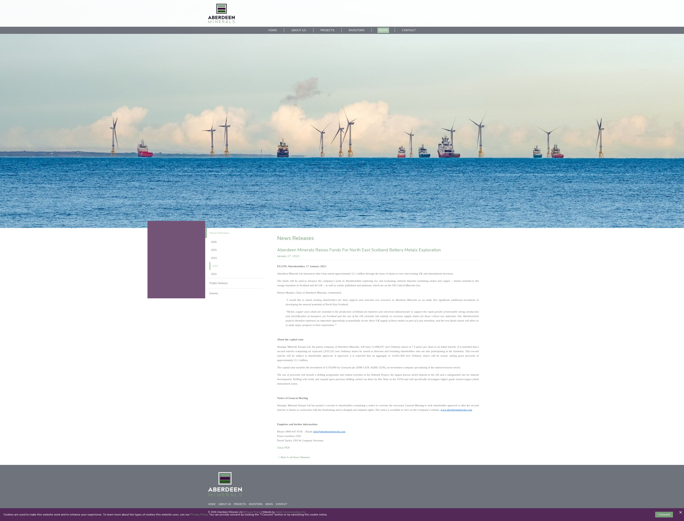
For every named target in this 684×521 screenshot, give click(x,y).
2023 (215, 266)
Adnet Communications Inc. (291, 512)
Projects (327, 30)
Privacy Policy (252, 512)
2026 (214, 242)
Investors (356, 30)
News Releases (219, 233)
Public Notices (218, 283)
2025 (214, 250)
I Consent (664, 515)
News (383, 30)
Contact (409, 30)
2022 (214, 274)
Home (272, 30)
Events (213, 293)
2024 (214, 258)
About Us (298, 30)
